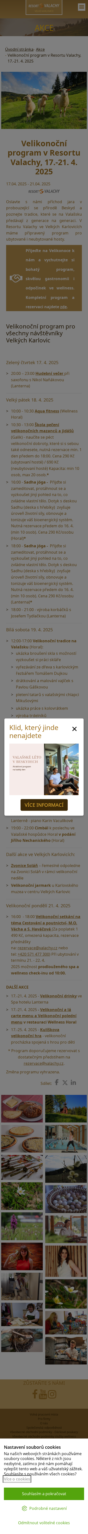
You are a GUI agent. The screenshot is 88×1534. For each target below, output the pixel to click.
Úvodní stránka (19, 49)
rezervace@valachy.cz (37, 948)
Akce (40, 49)
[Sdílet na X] (65, 1082)
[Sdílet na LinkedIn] (73, 1082)
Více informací (44, 805)
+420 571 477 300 (33, 954)
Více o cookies (17, 1479)
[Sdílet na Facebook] (56, 1082)
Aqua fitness (47, 411)
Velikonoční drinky (58, 996)
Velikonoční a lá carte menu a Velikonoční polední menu (44, 1016)
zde (63, 306)
